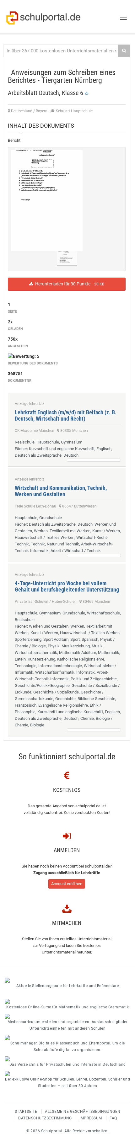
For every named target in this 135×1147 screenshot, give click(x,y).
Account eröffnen (66, 883)
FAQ (113, 1118)
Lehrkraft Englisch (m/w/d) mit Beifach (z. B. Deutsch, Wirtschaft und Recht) (65, 415)
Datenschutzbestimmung (45, 1118)
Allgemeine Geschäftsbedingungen (83, 1111)
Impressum (90, 1118)
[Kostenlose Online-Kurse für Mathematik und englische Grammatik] (67, 1001)
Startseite (26, 1111)
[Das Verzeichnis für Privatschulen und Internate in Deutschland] (67, 1058)
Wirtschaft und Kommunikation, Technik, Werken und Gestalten (61, 491)
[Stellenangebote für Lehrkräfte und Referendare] (67, 980)
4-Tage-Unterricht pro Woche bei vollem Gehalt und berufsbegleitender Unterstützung (67, 586)
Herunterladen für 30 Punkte (68, 283)
